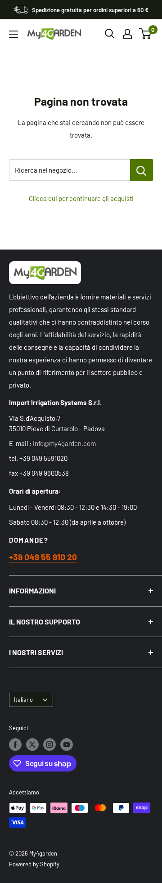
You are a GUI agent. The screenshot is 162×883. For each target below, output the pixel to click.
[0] (145, 33)
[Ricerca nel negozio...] (141, 170)
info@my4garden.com (64, 443)
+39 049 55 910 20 (43, 557)
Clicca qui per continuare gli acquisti (81, 198)
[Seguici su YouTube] (66, 744)
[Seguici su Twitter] (32, 744)
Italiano (23, 699)
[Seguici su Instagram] (49, 744)
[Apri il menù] (13, 34)
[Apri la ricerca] (110, 34)
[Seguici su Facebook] (15, 744)
